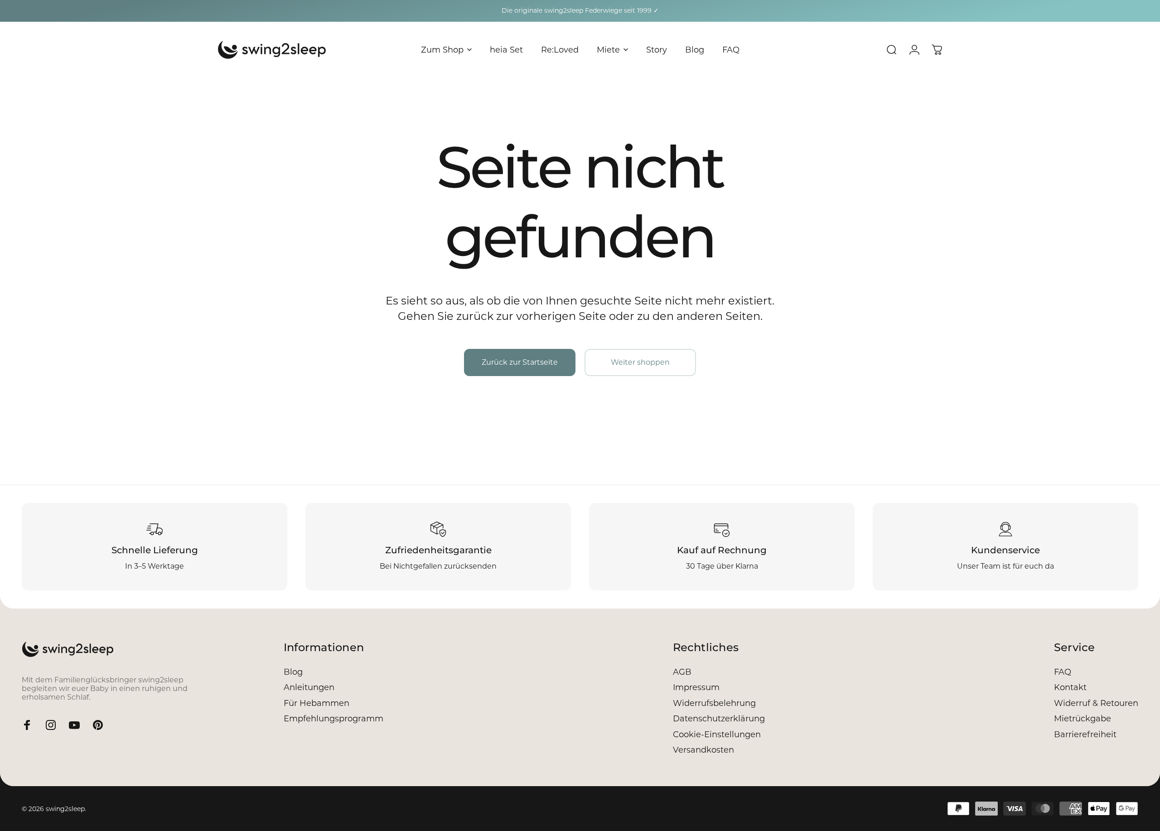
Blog (293, 672)
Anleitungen (309, 687)
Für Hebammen (316, 703)
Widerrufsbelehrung (714, 703)
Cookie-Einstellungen (717, 734)
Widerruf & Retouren (1096, 703)
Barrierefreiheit (1085, 734)
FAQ (1062, 672)
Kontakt (1070, 687)
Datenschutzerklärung (719, 719)
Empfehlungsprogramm (333, 719)
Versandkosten (703, 750)
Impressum (696, 687)
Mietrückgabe (1082, 719)
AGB (682, 672)
